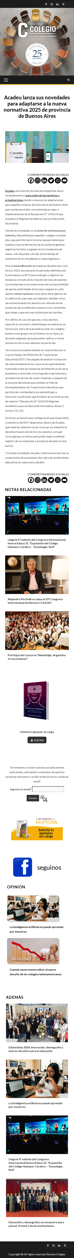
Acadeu (9, 190)
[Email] (64, 180)
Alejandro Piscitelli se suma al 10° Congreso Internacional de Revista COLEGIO (35, 600)
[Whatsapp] (58, 180)
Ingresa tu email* (20, 789)
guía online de (34, 195)
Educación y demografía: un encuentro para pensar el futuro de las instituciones (36, 1223)
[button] (37, 867)
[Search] (68, 80)
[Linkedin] (44, 180)
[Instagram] (38, 180)
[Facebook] (31, 180)
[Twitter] (51, 180)
